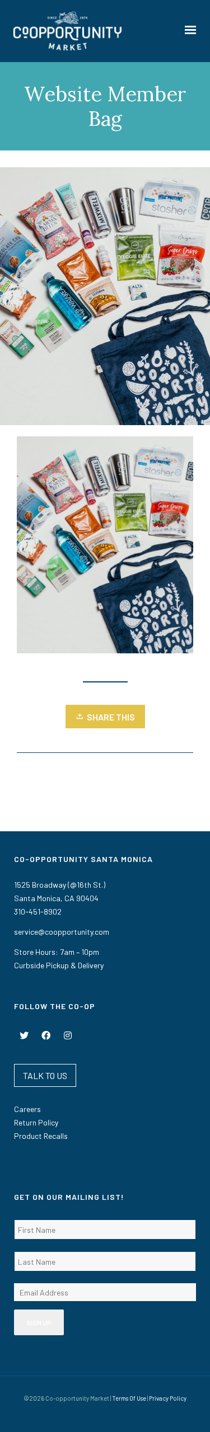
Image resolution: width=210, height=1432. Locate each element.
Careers (27, 1109)
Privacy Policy (167, 1398)
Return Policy (36, 1122)
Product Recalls (41, 1136)
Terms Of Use (129, 1398)
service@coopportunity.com (61, 931)
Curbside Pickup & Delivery (59, 965)
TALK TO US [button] (45, 1075)
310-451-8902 (38, 911)
